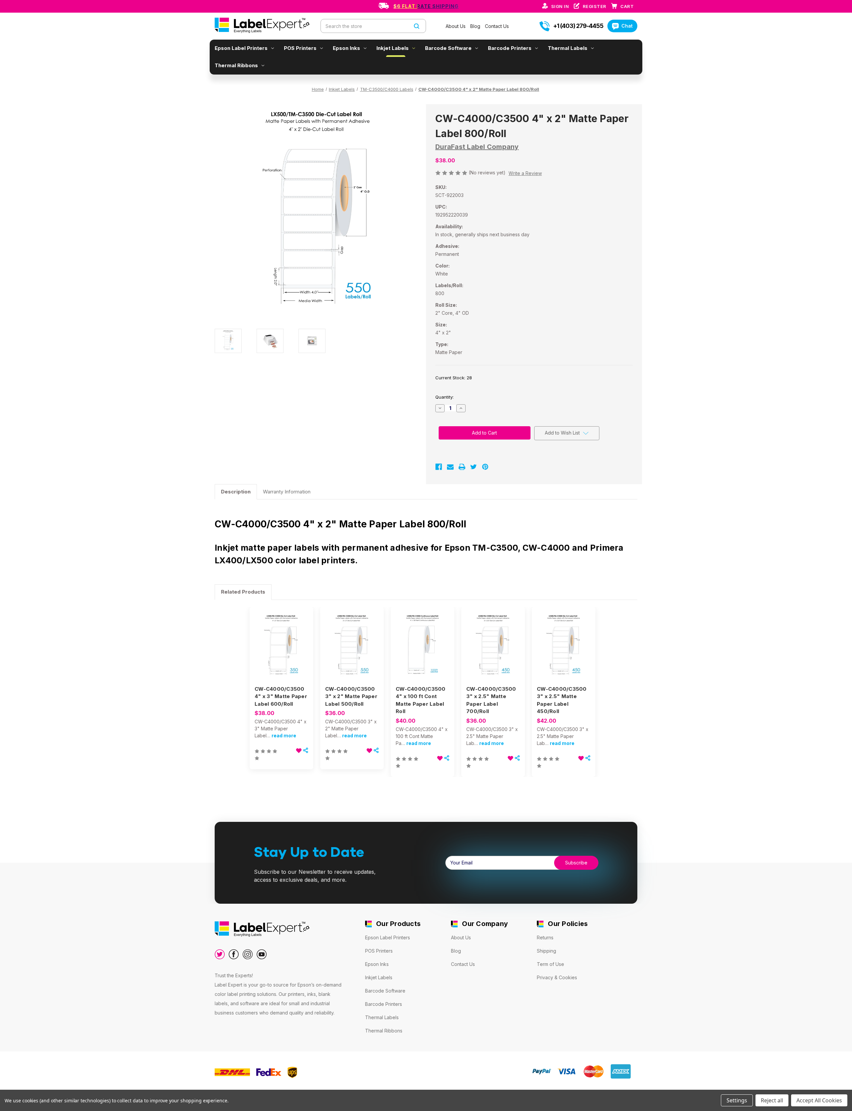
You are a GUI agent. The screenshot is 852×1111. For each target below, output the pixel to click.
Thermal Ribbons (236, 65)
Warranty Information (287, 491)
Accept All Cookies (819, 1100)
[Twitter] (473, 466)
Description (236, 491)
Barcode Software (448, 48)
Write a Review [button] (525, 173)
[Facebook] (438, 466)
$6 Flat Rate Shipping (426, 6)
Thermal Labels (567, 48)
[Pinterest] (485, 466)
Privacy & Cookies (557, 977)
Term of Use (550, 964)
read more (284, 735)
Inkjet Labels (392, 48)
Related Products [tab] (243, 592)
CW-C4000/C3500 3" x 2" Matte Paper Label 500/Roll (351, 696)
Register (595, 6)
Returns (545, 937)
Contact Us (497, 26)
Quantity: (444, 397)
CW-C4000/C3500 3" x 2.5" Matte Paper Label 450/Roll (562, 700)
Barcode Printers (510, 48)
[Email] (450, 466)
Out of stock (281, 652)
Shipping (546, 951)
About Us (456, 26)
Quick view (280, 641)
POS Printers (300, 48)
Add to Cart (352, 652)
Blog (476, 26)
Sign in (560, 6)
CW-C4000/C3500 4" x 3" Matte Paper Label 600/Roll (281, 696)
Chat (627, 26)
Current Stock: (453, 377)
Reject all (772, 1100)
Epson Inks (346, 48)
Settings (737, 1100)
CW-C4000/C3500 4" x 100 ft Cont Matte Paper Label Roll (421, 700)
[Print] (462, 466)
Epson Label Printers (241, 48)
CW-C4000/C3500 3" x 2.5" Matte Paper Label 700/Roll (491, 700)
